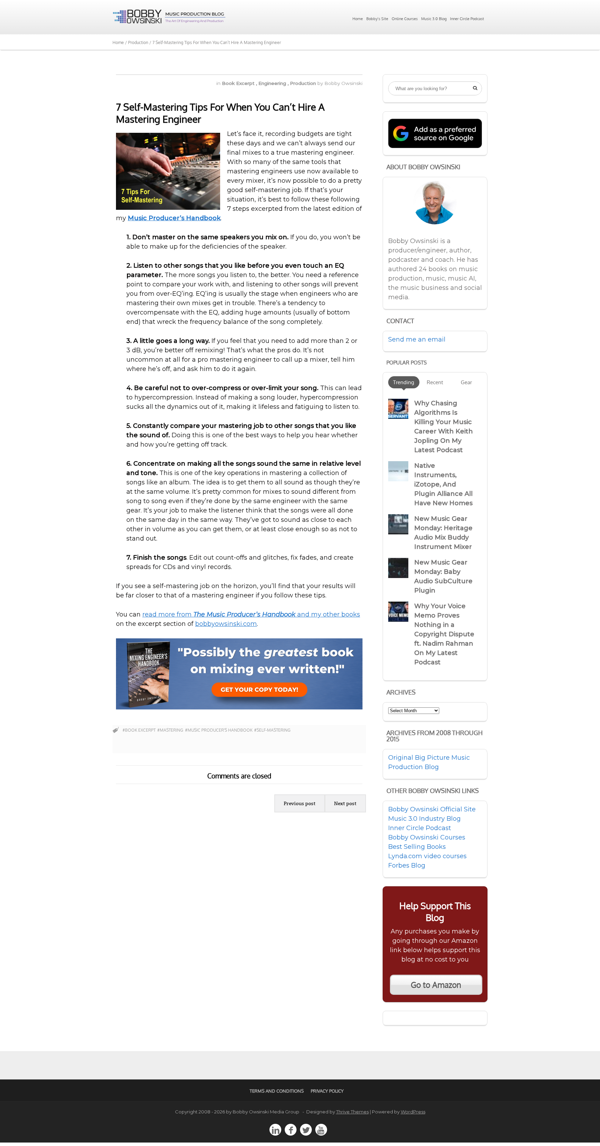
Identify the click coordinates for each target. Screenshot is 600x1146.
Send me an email (416, 339)
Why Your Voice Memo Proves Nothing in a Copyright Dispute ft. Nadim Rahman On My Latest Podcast (444, 634)
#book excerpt (139, 730)
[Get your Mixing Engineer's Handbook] (239, 707)
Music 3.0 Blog (434, 18)
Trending (403, 382)
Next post (345, 803)
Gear (466, 382)
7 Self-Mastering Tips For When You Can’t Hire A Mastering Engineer (220, 113)
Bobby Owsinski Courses (426, 837)
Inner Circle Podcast (467, 18)
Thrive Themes (352, 1111)
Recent (435, 382)
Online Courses (405, 18)
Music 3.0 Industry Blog (424, 818)
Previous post (300, 803)
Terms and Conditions (277, 1091)
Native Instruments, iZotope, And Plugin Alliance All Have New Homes (443, 484)
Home (357, 18)
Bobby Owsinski (343, 83)
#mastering (170, 730)
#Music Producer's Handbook (218, 730)
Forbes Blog (406, 865)
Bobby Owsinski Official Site (432, 809)
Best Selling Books (417, 847)
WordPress (413, 1111)
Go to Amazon (436, 985)
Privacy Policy (327, 1091)
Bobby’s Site (377, 18)
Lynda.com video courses (427, 856)
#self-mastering (272, 730)
